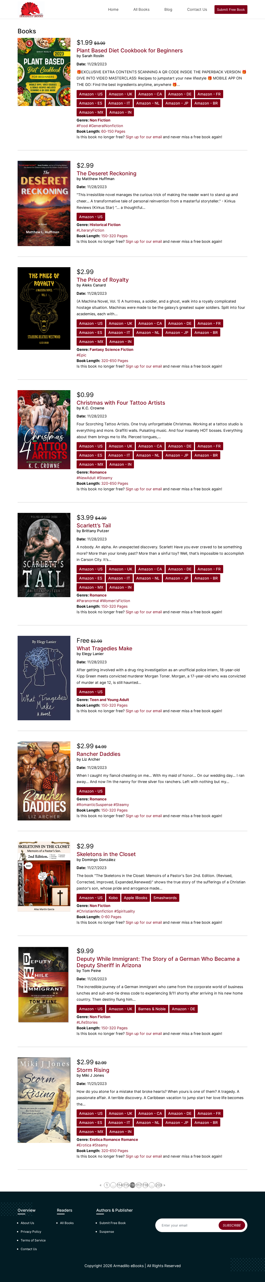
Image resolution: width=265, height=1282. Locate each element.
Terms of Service (33, 1240)
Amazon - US (91, 94)
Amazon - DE (180, 94)
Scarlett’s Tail (94, 525)
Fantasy (97, 349)
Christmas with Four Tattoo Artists (121, 402)
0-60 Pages (111, 917)
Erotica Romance (105, 1139)
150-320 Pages (114, 236)
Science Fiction (119, 349)
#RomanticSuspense (94, 804)
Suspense (106, 1232)
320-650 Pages (114, 360)
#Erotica (84, 1145)
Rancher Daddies (98, 754)
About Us (27, 1223)
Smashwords (165, 898)
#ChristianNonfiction (95, 911)
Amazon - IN (120, 112)
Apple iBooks (135, 898)
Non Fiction (100, 120)
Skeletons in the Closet (106, 854)
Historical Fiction (105, 224)
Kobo (113, 898)
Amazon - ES (90, 103)
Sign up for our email (144, 137)
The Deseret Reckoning (106, 173)
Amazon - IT (119, 103)
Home (113, 9)
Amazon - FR (209, 94)
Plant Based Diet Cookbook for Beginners (130, 50)
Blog (168, 9)
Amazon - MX (91, 112)
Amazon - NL (147, 103)
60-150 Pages (113, 131)
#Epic (81, 355)
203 (158, 1185)
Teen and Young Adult (109, 700)
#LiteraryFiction (90, 230)
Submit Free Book (231, 9)
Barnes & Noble (152, 1009)
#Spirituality (124, 911)
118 (145, 1185)
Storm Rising (93, 1070)
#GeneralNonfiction (106, 126)
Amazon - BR (206, 103)
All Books (141, 9)
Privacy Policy (31, 1232)
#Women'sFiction (115, 601)
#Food (82, 126)
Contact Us (197, 9)
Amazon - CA (150, 94)
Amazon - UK (120, 94)
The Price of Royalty (103, 280)
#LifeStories (87, 1022)
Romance (98, 472)
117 (139, 1185)
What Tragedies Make (104, 648)
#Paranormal (88, 601)
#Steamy (104, 478)
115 (126, 1185)
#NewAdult (86, 478)
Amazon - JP (176, 103)
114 (120, 1185)
